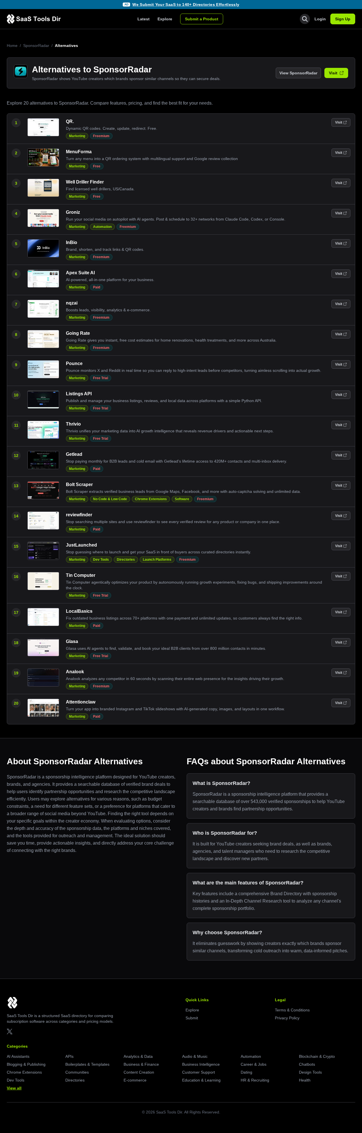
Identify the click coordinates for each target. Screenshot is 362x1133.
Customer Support (198, 1072)
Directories (126, 560)
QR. (70, 121)
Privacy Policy (287, 1018)
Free (96, 166)
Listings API (79, 393)
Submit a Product (201, 19)
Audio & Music (195, 1056)
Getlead (74, 454)
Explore (165, 19)
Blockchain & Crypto (317, 1056)
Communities (77, 1072)
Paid (96, 287)
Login (320, 19)
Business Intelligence (201, 1064)
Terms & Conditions (292, 1010)
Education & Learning (201, 1080)
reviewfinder (79, 514)
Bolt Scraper (79, 484)
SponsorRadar (36, 45)
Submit (192, 1018)
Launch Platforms (157, 560)
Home (12, 45)
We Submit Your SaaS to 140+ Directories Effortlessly (185, 4)
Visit (333, 73)
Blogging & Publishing (26, 1064)
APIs (69, 1056)
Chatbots (307, 1064)
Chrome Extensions (151, 499)
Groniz (73, 212)
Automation (102, 227)
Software (182, 499)
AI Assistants (18, 1056)
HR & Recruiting (255, 1080)
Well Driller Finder (85, 182)
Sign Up (342, 19)
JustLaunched (81, 545)
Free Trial (100, 378)
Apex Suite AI (80, 272)
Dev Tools (101, 560)
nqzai (71, 303)
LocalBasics (79, 611)
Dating (246, 1072)
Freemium (101, 136)
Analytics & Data (138, 1056)
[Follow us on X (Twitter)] (9, 1031)
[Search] (305, 19)
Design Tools (310, 1072)
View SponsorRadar (298, 73)
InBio (71, 242)
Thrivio (73, 424)
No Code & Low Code (110, 499)
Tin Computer (80, 575)
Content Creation (139, 1072)
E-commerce (135, 1080)
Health (305, 1080)
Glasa (72, 641)
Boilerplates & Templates (87, 1064)
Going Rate (78, 333)
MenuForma (79, 151)
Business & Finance (141, 1064)
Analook (75, 671)
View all (14, 1088)
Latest (143, 19)
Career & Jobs (253, 1064)
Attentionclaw (80, 702)
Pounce (74, 363)
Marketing (77, 136)
